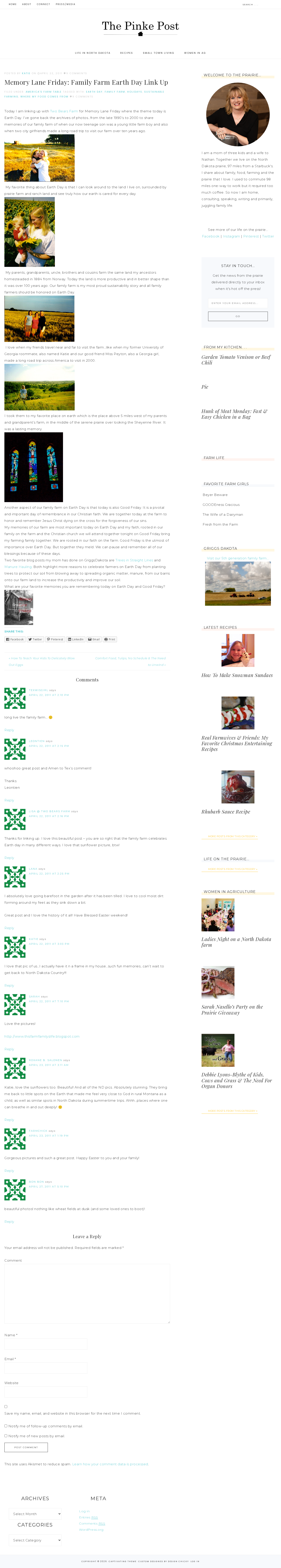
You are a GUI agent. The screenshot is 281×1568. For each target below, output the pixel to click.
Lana (33, 868)
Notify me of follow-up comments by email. (45, 1426)
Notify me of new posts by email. (36, 1436)
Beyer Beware (215, 495)
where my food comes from (44, 96)
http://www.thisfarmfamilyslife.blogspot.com (42, 1036)
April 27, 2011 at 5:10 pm (49, 1186)
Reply (9, 730)
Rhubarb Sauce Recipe (226, 811)
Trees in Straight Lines (134, 560)
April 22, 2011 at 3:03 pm (49, 943)
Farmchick (38, 1130)
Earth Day (94, 91)
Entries (88, 1517)
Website (11, 1383)
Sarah (34, 996)
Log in (84, 1511)
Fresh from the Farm (220, 524)
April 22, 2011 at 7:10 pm (49, 1001)
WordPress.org (91, 1530)
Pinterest (251, 236)
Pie (205, 386)
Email (10, 1359)
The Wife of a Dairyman (223, 514)
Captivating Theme (123, 1561)
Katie (33, 939)
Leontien (37, 741)
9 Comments (76, 73)
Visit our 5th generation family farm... (238, 558)
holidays (134, 91)
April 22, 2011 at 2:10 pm (49, 695)
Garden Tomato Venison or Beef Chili (236, 360)
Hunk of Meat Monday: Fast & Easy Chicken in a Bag (234, 414)
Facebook (211, 236)
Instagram (231, 236)
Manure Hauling (18, 567)
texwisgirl (38, 690)
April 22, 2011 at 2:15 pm (49, 745)
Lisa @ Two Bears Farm (49, 811)
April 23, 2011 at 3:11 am (49, 1065)
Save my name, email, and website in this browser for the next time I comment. (72, 1413)
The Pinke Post (140, 28)
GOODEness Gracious (221, 505)
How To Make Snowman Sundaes (237, 675)
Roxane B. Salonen (45, 1060)
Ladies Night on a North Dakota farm (236, 942)
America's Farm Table (44, 91)
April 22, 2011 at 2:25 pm (49, 873)
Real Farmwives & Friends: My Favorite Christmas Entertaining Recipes (237, 743)
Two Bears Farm (64, 111)
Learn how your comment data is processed (110, 1464)
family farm (115, 91)
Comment (13, 1260)
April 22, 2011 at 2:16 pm (49, 816)
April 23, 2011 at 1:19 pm (49, 1135)
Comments (92, 1523)
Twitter (268, 236)
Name (10, 1335)
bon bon (36, 1181)
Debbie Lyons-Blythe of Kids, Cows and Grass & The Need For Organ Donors (237, 1080)
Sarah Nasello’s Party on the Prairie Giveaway (232, 1009)
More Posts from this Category (232, 836)
